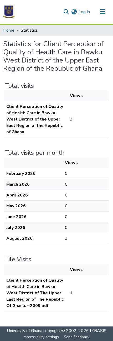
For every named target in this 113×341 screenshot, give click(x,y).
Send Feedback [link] (77, 336)
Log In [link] (84, 12)
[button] (9, 11)
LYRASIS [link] (98, 331)
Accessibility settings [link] (41, 336)
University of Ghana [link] (24, 331)
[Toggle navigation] (102, 12)
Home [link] (8, 30)
